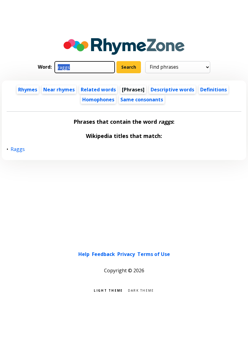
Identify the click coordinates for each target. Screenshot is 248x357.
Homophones (98, 99)
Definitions (213, 89)
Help (84, 254)
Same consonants (141, 99)
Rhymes (27, 89)
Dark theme (141, 290)
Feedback (103, 254)
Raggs (18, 149)
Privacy (126, 254)
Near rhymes (59, 89)
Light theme (108, 290)
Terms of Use (153, 254)
